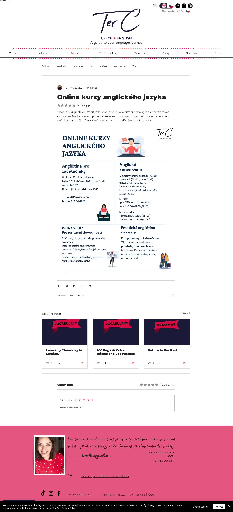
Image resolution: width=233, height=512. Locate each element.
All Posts (46, 65)
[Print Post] (89, 285)
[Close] (229, 506)
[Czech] (170, 5)
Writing (136, 65)
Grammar (78, 65)
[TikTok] (177, 5)
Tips (91, 65)
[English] (163, 5)
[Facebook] (184, 5)
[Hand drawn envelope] (71, 475)
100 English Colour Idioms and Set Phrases (116, 352)
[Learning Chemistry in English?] (64, 332)
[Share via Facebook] (58, 285)
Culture (103, 65)
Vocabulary (62, 65)
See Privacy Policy (66, 508)
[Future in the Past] (167, 332)
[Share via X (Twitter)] (66, 285)
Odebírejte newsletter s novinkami (105, 476)
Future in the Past (162, 350)
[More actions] (173, 88)
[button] (185, 66)
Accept (219, 506)
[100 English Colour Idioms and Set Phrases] (116, 332)
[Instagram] (190, 5)
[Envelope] (155, 5)
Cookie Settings (201, 506)
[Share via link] (82, 285)
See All (186, 313)
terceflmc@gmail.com (96, 455)
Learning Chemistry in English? (64, 352)
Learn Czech (120, 65)
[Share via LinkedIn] (74, 285)
